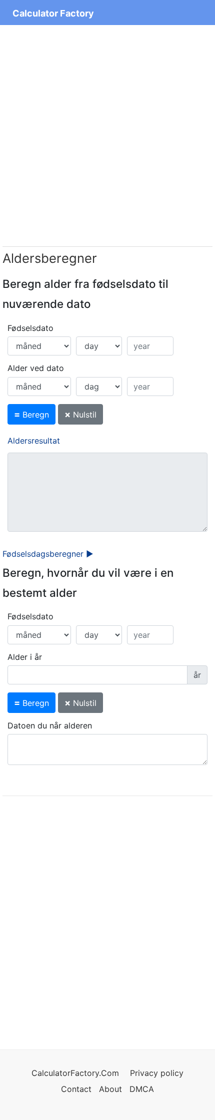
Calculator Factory (53, 13)
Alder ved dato (36, 367)
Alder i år (25, 656)
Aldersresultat (34, 441)
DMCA (142, 1089)
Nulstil (80, 414)
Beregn (31, 414)
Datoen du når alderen (50, 725)
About (110, 1089)
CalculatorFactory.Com (77, 1073)
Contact (77, 1089)
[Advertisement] (107, 135)
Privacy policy (157, 1073)
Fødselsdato (31, 327)
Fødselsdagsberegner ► (48, 554)
